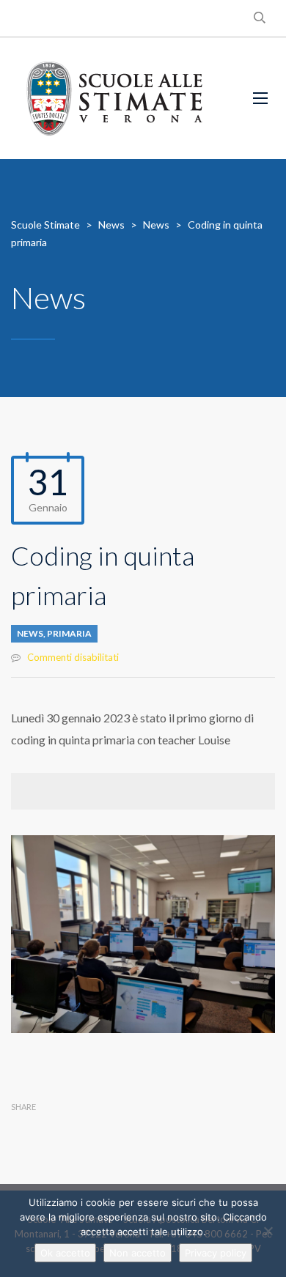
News (30, 633)
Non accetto (137, 1253)
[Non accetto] (267, 1231)
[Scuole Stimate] (114, 98)
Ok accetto (65, 1253)
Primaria (69, 633)
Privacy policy (215, 1253)
